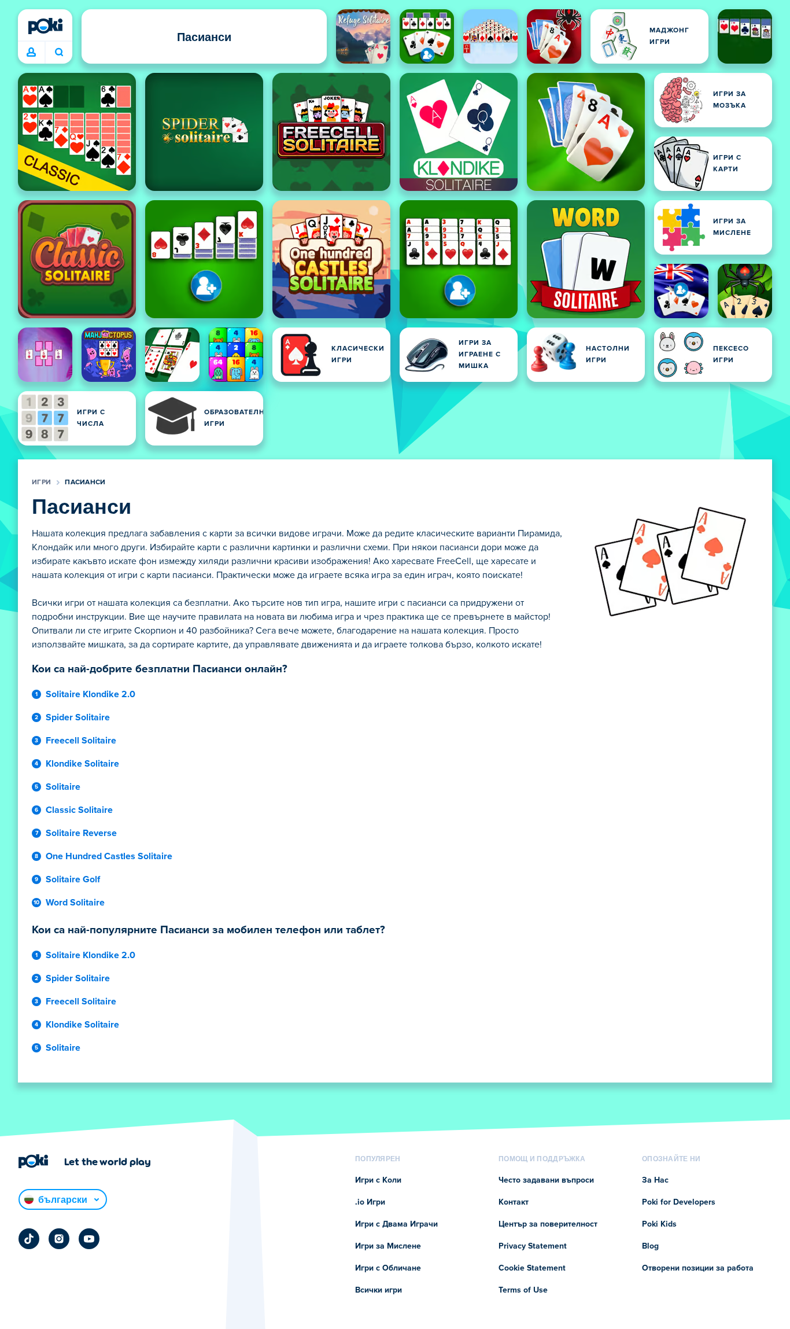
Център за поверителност (548, 1224)
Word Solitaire (75, 902)
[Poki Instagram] (59, 1238)
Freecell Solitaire (81, 740)
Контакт (514, 1202)
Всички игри (378, 1290)
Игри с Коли (378, 1180)
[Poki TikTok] (29, 1238)
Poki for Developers (678, 1202)
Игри (41, 482)
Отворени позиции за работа (698, 1268)
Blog (650, 1246)
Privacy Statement (533, 1246)
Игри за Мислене (388, 1246)
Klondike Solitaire (82, 763)
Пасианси (85, 482)
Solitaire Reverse (81, 833)
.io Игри (370, 1202)
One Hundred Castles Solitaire (109, 856)
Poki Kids (659, 1224)
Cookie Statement (532, 1268)
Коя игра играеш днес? (58, 53)
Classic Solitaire (79, 810)
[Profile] (31, 53)
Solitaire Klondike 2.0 (90, 694)
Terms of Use (523, 1290)
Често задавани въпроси (546, 1180)
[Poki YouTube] (89, 1238)
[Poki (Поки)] (45, 26)
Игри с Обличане (388, 1268)
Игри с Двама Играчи (396, 1224)
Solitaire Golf (73, 879)
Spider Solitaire (78, 717)
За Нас (655, 1180)
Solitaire (63, 786)
